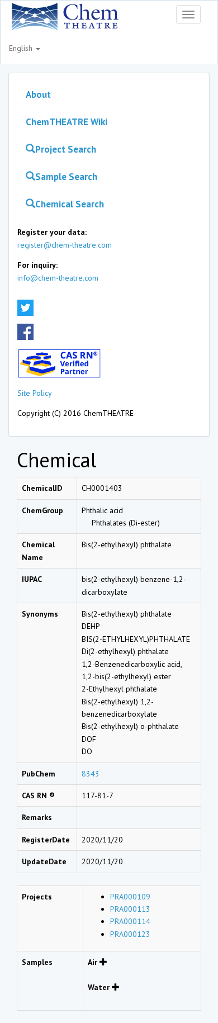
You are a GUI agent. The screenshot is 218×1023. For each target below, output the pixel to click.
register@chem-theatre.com (64, 245)
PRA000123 (130, 934)
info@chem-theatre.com (57, 278)
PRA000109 (130, 897)
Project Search (65, 149)
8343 (90, 774)
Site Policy (34, 393)
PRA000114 (130, 921)
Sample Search (66, 176)
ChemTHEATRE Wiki (66, 122)
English (22, 48)
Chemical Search (69, 204)
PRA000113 (130, 909)
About (38, 94)
